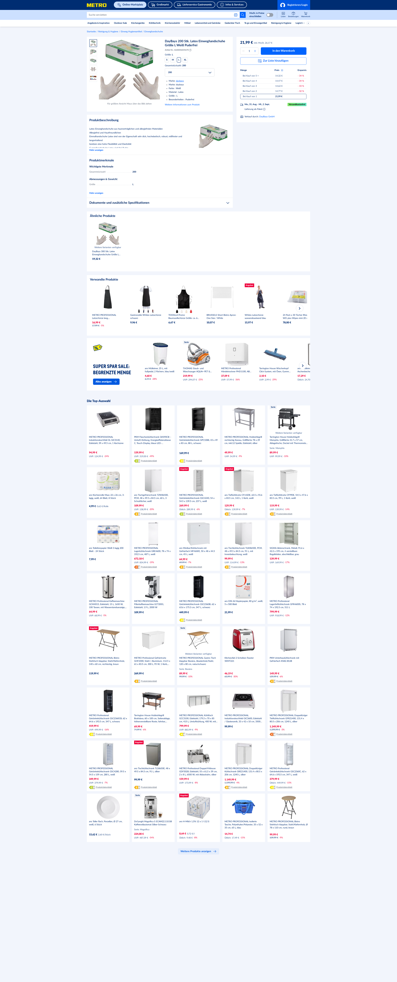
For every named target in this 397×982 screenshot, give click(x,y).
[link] (305, 15)
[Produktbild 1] (93, 43)
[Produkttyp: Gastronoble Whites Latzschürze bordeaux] (153, 311)
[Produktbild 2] (93, 52)
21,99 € (246, 43)
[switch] (269, 15)
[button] (293, 5)
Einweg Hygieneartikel (131, 32)
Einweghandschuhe (153, 32)
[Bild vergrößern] (129, 69)
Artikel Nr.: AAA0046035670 (177, 50)
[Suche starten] (243, 15)
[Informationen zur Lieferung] (264, 109)
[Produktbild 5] (93, 78)
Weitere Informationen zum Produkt (182, 105)
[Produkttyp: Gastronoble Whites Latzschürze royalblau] (143, 311)
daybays (180, 81)
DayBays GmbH (267, 117)
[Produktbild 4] (93, 69)
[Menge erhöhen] (255, 51)
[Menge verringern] (243, 51)
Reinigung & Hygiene (108, 32)
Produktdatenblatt (149, 461)
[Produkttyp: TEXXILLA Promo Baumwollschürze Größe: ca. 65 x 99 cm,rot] (191, 311)
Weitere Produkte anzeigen (196, 851)
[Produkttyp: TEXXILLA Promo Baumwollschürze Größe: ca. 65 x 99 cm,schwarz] (177, 311)
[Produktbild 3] (93, 60)
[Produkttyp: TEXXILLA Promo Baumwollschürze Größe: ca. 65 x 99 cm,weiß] (182, 311)
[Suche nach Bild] (236, 15)
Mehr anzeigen (96, 150)
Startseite (91, 32)
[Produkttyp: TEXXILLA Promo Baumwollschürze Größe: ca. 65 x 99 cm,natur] (186, 311)
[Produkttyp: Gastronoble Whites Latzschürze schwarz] (139, 311)
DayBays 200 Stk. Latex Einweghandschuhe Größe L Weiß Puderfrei (195, 43)
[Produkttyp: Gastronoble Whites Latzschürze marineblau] (148, 311)
